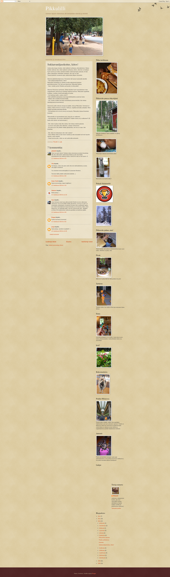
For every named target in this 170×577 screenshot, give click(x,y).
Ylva (52, 163)
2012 (99, 516)
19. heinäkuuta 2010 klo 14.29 (59, 231)
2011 (99, 518)
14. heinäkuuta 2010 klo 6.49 (58, 212)
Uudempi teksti (51, 242)
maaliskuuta (102, 553)
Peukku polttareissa (104, 540)
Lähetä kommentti (54, 234)
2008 (99, 563)
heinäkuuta (102, 535)
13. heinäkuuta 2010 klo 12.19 (59, 194)
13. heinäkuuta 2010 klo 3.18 (58, 185)
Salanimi (53, 190)
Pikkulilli (56, 8)
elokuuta (101, 533)
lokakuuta (102, 528)
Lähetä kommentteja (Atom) (56, 245)
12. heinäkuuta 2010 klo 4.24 (58, 158)
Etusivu (68, 242)
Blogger (94, 573)
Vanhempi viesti (87, 242)
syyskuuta (102, 530)
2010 (99, 521)
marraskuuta (102, 525)
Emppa (53, 217)
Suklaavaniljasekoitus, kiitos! (106, 545)
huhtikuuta (102, 550)
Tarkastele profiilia (116, 508)
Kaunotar (101, 542)
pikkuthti (53, 151)
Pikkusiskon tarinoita (104, 537)
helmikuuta (102, 555)
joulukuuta (102, 523)
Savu (52, 200)
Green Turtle (54, 181)
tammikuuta (102, 557)
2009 (99, 561)
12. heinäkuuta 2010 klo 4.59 (58, 176)
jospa (52, 226)
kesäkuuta (102, 548)
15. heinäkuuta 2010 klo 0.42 (58, 221)
